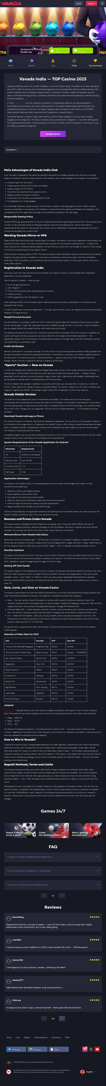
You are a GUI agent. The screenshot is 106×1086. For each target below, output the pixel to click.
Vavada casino (10, 710)
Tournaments (40, 1037)
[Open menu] (102, 3)
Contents (56, 1037)
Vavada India (20, 103)
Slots (9, 1037)
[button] (103, 32)
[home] (11, 3)
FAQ (67, 1037)
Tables (27, 1037)
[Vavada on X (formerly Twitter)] (91, 1049)
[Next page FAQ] (62, 895)
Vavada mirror (53, 134)
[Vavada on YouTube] (97, 1049)
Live (18, 1037)
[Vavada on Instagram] (84, 1049)
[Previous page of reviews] (44, 1018)
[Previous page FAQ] (44, 895)
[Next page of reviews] (62, 1018)
